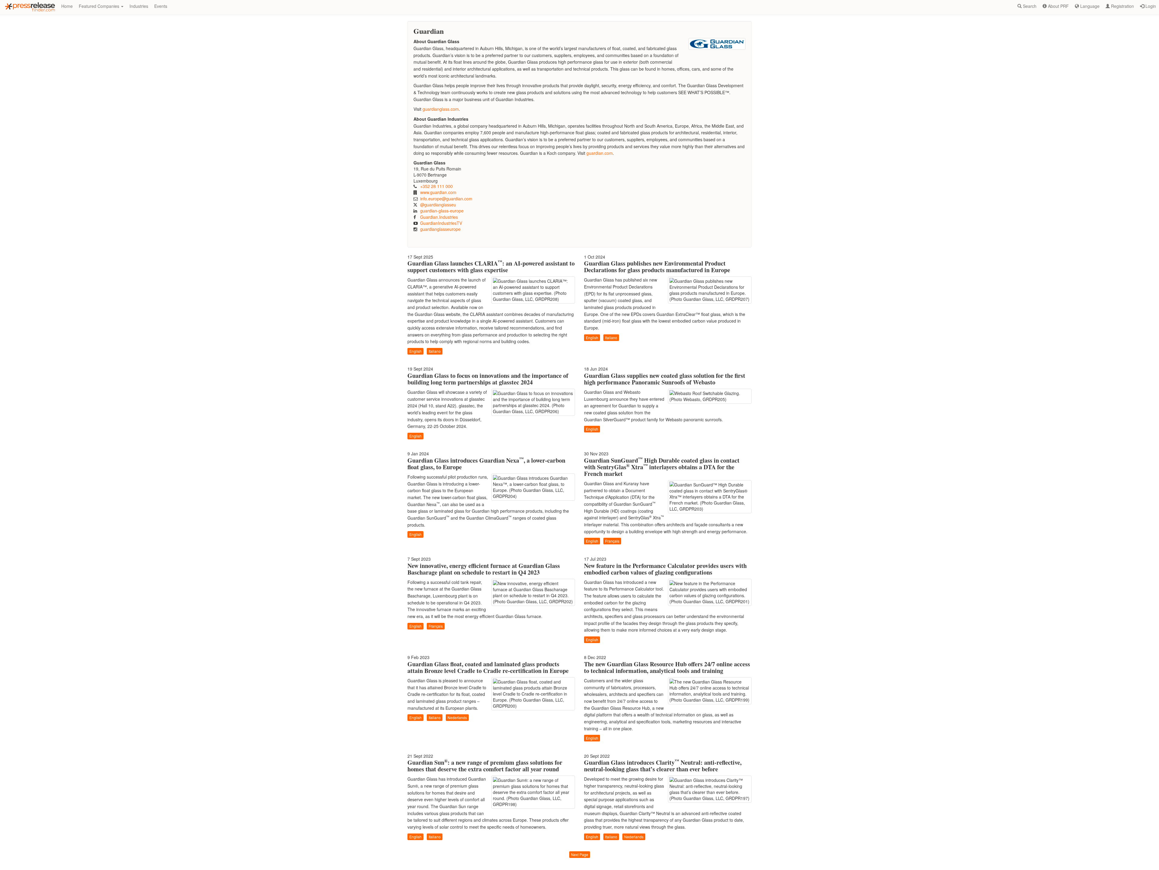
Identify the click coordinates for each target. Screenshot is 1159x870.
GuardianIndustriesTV (441, 223)
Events (160, 6)
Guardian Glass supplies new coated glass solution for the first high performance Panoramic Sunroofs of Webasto (664, 379)
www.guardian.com (438, 192)
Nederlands (457, 717)
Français (612, 540)
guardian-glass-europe (442, 211)
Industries (138, 6)
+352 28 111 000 (436, 186)
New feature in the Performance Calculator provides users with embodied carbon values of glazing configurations (665, 569)
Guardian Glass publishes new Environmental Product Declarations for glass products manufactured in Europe (657, 266)
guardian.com (599, 153)
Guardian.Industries (439, 217)
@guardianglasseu (438, 205)
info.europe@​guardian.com (446, 199)
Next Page (579, 854)
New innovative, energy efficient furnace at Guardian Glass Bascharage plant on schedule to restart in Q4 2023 (483, 569)
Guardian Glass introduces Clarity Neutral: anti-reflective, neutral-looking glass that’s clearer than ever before (663, 765)
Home (67, 6)
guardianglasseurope (440, 229)
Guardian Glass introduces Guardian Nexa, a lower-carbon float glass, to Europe (486, 463)
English (415, 351)
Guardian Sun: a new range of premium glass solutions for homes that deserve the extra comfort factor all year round (484, 765)
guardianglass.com (441, 109)
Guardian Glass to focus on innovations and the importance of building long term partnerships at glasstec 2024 (487, 379)
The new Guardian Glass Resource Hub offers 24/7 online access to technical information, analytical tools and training (667, 667)
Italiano (435, 351)
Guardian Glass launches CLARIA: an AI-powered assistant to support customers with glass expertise (491, 266)
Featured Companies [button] (99, 6)
